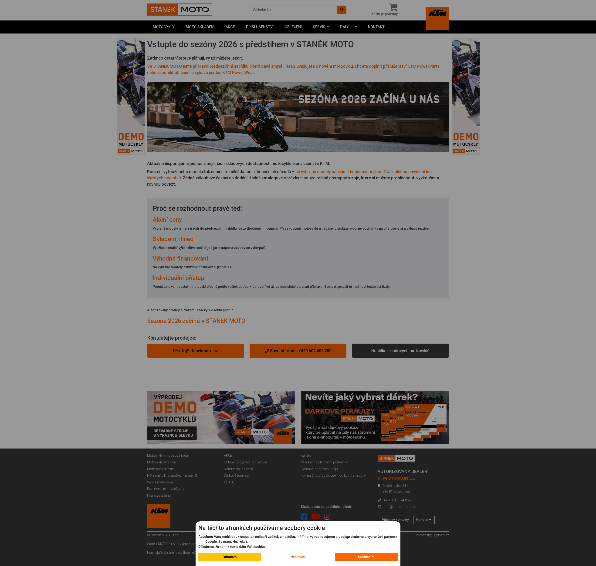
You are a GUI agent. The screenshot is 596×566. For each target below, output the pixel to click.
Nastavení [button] (298, 557)
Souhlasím (366, 557)
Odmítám (230, 557)
